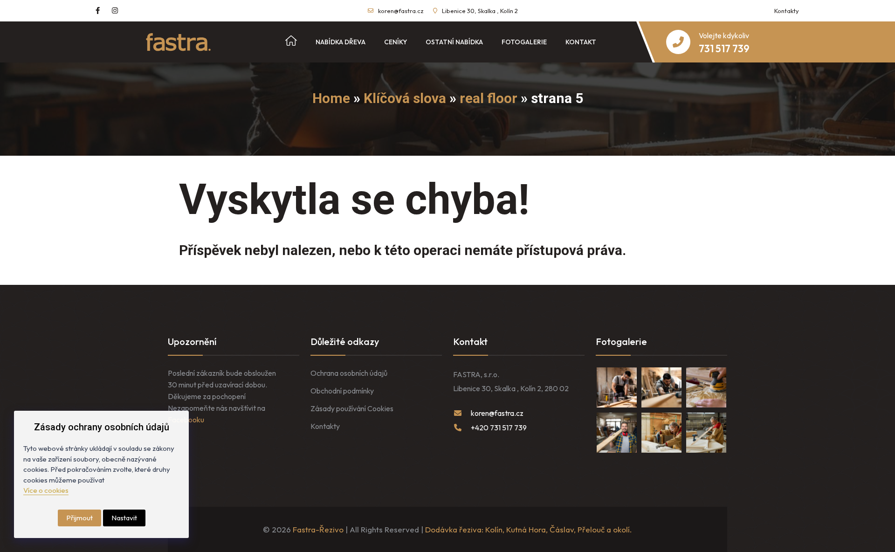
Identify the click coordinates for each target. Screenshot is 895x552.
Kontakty (786, 10)
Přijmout (79, 517)
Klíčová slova (405, 98)
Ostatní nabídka (454, 42)
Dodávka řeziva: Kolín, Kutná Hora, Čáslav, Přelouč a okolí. (528, 529)
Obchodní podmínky (342, 390)
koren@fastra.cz (401, 10)
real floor (488, 98)
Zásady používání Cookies (351, 408)
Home (331, 98)
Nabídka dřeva (340, 42)
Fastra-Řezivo (318, 529)
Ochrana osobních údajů (348, 373)
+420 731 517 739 (499, 427)
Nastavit (124, 517)
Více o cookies (46, 490)
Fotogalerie (524, 42)
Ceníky (395, 42)
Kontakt (580, 42)
